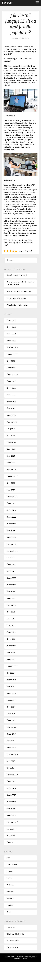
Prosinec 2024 (12, 422)
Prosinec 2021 (12, 605)
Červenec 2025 (12, 374)
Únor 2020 (11, 687)
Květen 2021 (11, 639)
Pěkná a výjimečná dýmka (16, 298)
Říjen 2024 (11, 436)
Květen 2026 (11, 327)
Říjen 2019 (11, 707)
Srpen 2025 (11, 368)
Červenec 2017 (12, 842)
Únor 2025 (11, 408)
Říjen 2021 (11, 612)
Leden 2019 (11, 748)
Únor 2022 (11, 591)
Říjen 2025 (11, 361)
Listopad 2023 (12, 476)
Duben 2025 (11, 395)
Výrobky (10, 898)
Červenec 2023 (12, 497)
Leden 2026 (11, 341)
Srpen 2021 (11, 625)
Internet (9, 878)
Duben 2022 (11, 578)
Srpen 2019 (11, 714)
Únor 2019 (11, 741)
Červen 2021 (12, 632)
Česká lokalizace (13, 948)
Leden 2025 (11, 415)
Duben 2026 (11, 334)
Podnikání (10, 885)
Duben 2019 (11, 727)
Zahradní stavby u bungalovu (17, 305)
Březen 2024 (11, 449)
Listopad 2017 (12, 829)
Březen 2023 (11, 524)
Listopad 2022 (12, 551)
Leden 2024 (11, 463)
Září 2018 (10, 768)
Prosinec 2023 (12, 469)
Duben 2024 (11, 442)
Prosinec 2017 (12, 822)
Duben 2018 (11, 795)
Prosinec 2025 (12, 347)
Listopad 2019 (12, 700)
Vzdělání (10, 905)
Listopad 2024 (12, 429)
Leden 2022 (11, 598)
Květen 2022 (11, 571)
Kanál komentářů (13, 941)
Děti (8, 858)
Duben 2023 (11, 517)
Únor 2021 (11, 653)
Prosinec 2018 (12, 754)
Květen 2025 (11, 388)
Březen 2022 (11, 585)
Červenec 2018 (12, 775)
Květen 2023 (11, 510)
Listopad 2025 (12, 354)
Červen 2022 (12, 564)
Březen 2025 (11, 402)
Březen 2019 (11, 734)
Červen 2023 (12, 503)
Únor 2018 (11, 809)
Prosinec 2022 (12, 544)
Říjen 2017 (11, 836)
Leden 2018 (11, 815)
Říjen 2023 (11, 483)
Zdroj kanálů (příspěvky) (15, 934)
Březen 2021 (11, 646)
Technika (10, 892)
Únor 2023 (11, 530)
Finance (9, 871)
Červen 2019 (12, 720)
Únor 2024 (11, 456)
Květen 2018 (11, 788)
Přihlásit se (11, 927)
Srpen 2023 (11, 490)
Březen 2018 (11, 802)
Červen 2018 (12, 781)
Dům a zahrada (12, 864)
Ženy (8, 912)
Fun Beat (7, 2)
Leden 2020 (11, 693)
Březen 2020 (11, 680)
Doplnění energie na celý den (17, 275)
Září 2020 (10, 673)
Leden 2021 (11, 659)
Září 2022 (10, 558)
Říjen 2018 (11, 761)
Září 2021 (10, 619)
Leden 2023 (11, 537)
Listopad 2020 (12, 666)
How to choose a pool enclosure (19, 291)
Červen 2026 (12, 320)
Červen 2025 (12, 381)
